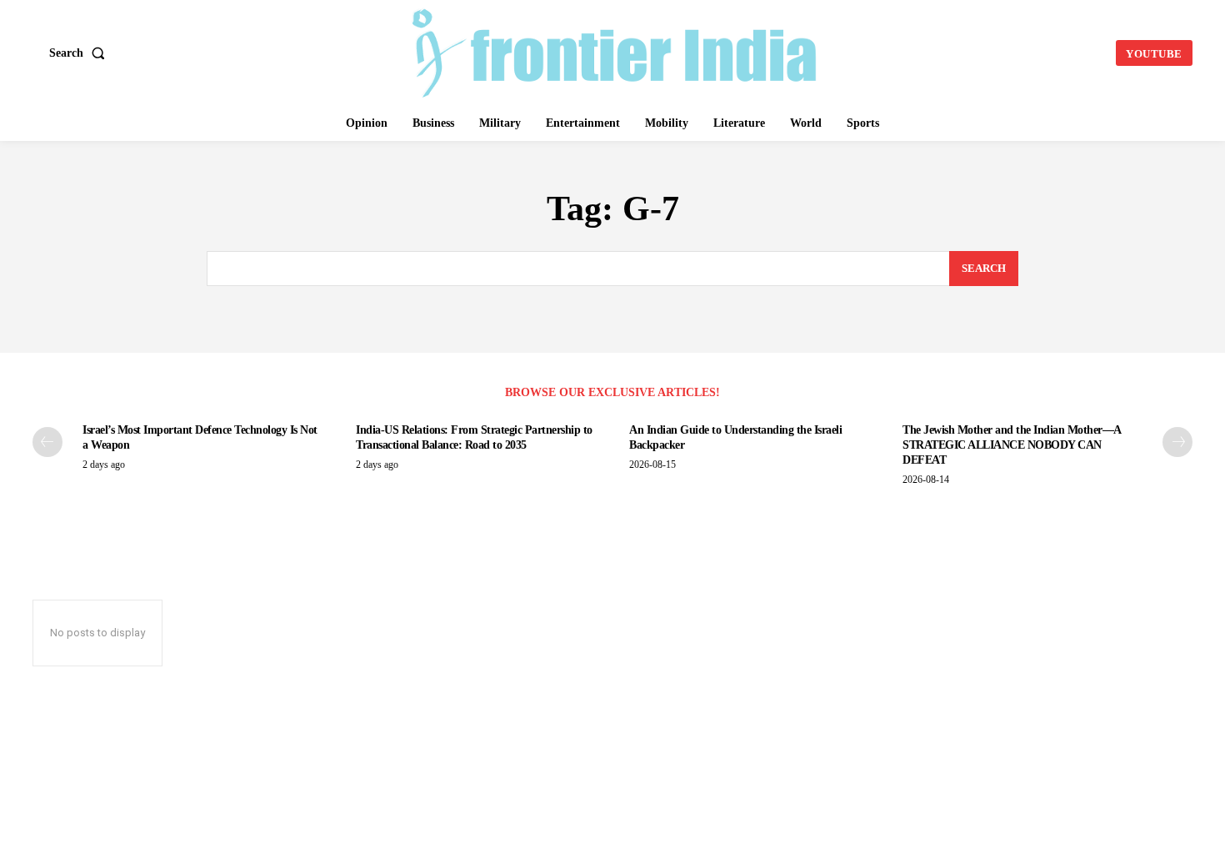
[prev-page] (47, 442)
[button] (80, 53)
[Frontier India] (615, 51)
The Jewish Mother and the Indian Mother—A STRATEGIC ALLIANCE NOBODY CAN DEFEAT (1012, 445)
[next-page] (1177, 442)
